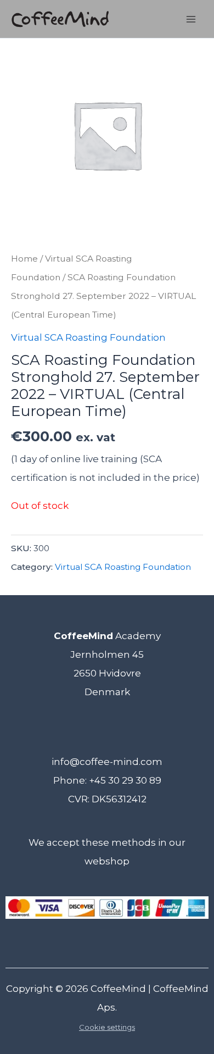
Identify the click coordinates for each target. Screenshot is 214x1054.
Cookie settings (107, 1027)
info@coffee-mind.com (107, 761)
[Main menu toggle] (191, 19)
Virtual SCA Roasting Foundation (88, 337)
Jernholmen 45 (107, 654)
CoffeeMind (118, 988)
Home (24, 258)
